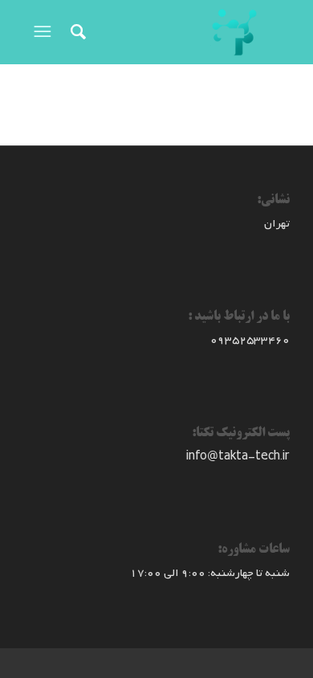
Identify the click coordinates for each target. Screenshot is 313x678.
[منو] (40, 32)
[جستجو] (76, 32)
